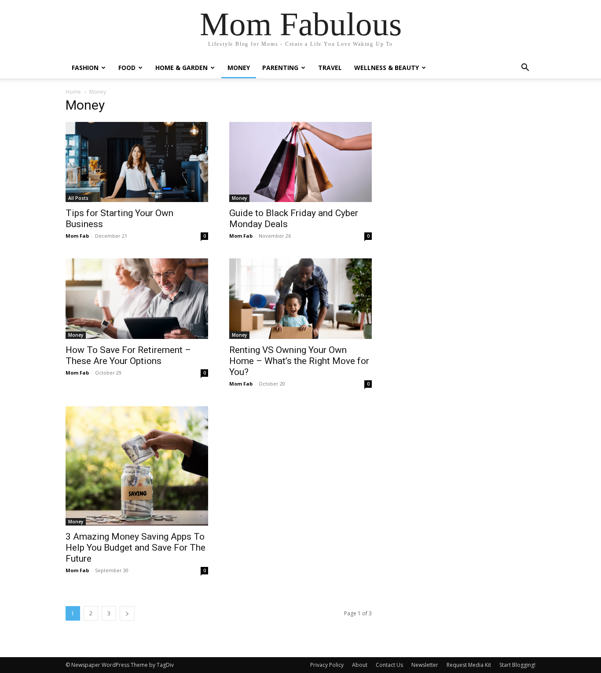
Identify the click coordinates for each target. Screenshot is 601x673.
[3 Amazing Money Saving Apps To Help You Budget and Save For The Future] (137, 466)
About (359, 665)
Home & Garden (181, 67)
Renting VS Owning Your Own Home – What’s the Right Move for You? (299, 361)
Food (127, 67)
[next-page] (127, 613)
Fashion (85, 67)
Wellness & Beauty (386, 67)
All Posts (78, 198)
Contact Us (389, 665)
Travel (330, 67)
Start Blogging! (517, 665)
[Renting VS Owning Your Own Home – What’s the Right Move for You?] (300, 298)
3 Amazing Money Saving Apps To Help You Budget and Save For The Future (135, 547)
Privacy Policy (327, 665)
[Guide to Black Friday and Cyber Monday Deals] (300, 162)
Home (73, 92)
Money (238, 67)
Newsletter (424, 665)
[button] (524, 68)
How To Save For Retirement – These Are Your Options (128, 355)
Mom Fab (77, 235)
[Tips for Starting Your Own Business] (137, 162)
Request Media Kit (469, 665)
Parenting (280, 67)
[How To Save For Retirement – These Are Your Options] (137, 298)
